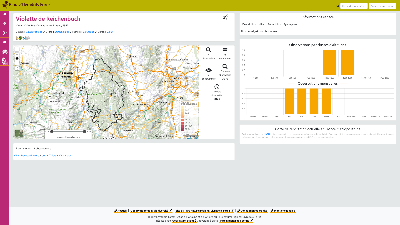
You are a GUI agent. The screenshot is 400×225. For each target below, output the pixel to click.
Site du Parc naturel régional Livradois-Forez (203, 210)
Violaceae (88, 31)
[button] (17, 59)
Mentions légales (284, 210)
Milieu (261, 24)
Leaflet (189, 138)
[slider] (51, 131)
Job (44, 155)
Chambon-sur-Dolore (26, 155)
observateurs (42, 148)
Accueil (122, 210)
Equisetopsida (34, 31)
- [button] (17, 62)
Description (249, 24)
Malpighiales (62, 31)
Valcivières (65, 155)
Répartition (274, 24)
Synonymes (290, 24)
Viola (110, 31)
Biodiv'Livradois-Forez (29, 4)
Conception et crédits (253, 210)
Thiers (52, 155)
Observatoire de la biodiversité (149, 210)
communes (23, 148)
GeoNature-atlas (182, 220)
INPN (267, 134)
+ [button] (17, 54)
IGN (196, 138)
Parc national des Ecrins (235, 220)
